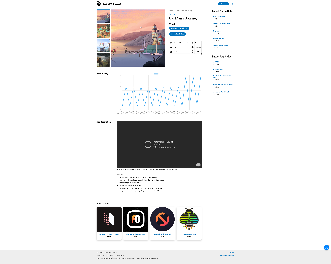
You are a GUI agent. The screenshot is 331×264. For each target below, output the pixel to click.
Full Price (177, 11)
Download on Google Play (179, 28)
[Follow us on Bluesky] (326, 247)
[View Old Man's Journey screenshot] (103, 31)
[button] (223, 3)
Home (171, 11)
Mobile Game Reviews (227, 255)
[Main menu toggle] (233, 4)
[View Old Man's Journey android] (103, 16)
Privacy (232, 253)
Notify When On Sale (177, 34)
